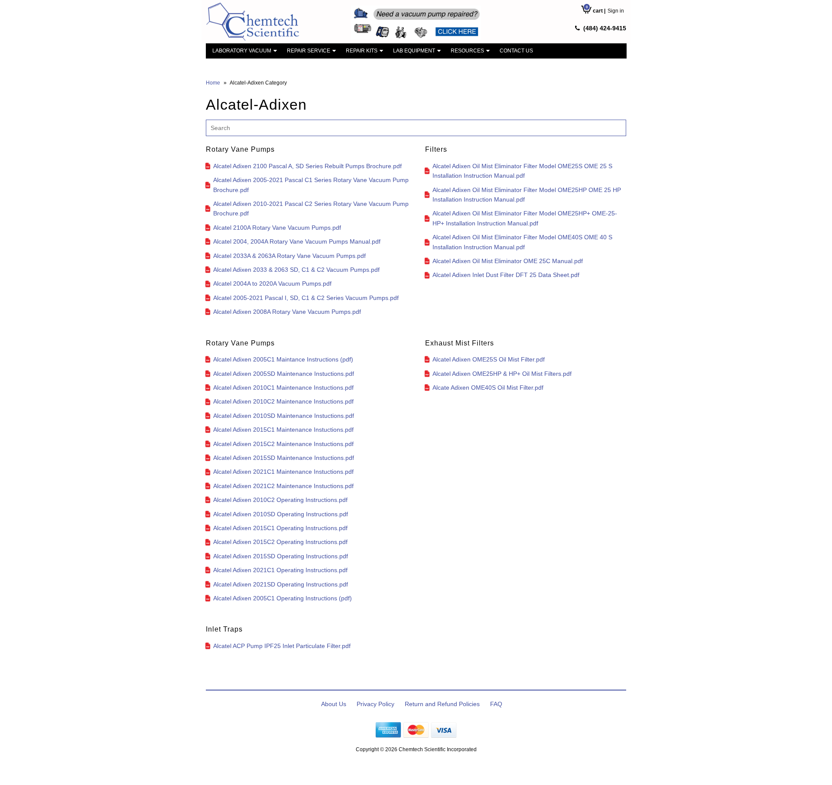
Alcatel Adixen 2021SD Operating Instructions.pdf (280, 584)
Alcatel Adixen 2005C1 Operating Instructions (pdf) (282, 598)
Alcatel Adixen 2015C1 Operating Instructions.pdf (280, 527)
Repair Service (308, 51)
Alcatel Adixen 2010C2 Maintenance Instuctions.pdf (283, 401)
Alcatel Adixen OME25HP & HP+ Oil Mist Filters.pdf (502, 373)
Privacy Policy (375, 703)
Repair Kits (361, 51)
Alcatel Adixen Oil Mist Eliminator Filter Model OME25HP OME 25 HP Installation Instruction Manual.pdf (526, 194)
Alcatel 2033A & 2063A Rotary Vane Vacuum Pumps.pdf (289, 255)
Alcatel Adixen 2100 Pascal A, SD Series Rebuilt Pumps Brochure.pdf (307, 166)
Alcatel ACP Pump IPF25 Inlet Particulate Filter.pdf (282, 645)
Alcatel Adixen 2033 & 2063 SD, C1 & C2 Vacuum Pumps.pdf (296, 269)
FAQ (496, 703)
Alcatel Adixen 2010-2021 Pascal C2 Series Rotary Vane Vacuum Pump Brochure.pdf (311, 208)
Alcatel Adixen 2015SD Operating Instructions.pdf (280, 556)
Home (213, 83)
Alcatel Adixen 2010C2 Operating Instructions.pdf (280, 499)
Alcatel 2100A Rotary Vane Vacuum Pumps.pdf (277, 227)
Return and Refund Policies (442, 703)
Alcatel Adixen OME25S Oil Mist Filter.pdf (488, 359)
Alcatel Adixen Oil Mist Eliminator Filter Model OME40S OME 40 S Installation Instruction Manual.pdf (522, 242)
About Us (333, 703)
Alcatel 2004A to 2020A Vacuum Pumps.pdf (272, 283)
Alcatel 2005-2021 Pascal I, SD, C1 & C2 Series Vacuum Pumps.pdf (306, 297)
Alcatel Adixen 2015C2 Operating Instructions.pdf (280, 541)
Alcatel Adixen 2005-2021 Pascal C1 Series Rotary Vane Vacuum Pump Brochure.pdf (311, 184)
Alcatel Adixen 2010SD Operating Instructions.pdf (280, 514)
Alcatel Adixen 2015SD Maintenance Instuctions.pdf (283, 457)
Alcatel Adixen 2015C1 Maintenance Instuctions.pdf (283, 429)
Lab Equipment (414, 51)
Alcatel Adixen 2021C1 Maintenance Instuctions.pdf (283, 471)
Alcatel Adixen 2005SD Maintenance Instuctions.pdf (283, 373)
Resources (467, 51)
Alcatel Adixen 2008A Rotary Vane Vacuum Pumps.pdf (287, 311)
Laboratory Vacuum (241, 51)
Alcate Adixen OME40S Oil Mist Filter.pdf (487, 387)
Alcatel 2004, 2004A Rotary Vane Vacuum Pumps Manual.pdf (296, 241)
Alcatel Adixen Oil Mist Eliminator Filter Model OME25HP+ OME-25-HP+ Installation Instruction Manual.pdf (524, 218)
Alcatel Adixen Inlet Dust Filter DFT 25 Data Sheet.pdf (505, 274)
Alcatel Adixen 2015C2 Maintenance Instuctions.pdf (283, 443)
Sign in (616, 11)
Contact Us (516, 51)
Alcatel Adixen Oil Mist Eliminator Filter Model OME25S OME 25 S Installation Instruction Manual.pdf (522, 171)
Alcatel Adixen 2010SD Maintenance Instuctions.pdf (283, 415)
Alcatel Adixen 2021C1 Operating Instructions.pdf (280, 570)
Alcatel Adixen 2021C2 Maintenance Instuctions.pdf (283, 485)
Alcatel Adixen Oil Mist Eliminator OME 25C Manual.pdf (507, 260)
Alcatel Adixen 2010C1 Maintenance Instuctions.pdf (283, 387)
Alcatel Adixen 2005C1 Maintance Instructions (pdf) (283, 359)
